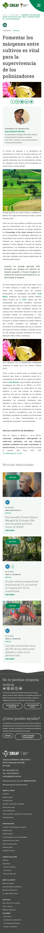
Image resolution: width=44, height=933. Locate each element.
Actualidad (14, 15)
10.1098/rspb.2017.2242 (12, 453)
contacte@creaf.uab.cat (12, 776)
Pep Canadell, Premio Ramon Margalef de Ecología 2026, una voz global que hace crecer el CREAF (21, 522)
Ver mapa (6, 766)
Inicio (5, 15)
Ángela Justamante (13, 574)
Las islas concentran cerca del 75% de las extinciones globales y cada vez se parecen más (20, 650)
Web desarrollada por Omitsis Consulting (15, 785)
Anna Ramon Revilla (15, 131)
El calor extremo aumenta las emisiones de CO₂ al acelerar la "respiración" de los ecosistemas (21, 586)
